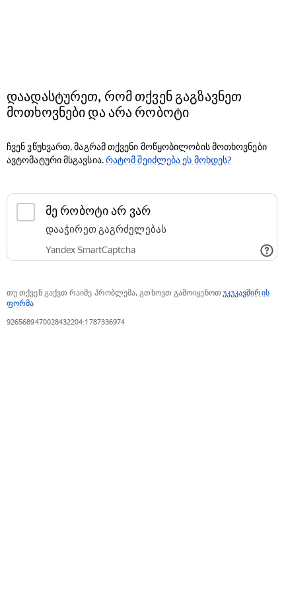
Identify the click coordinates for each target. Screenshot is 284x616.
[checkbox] (142, 227)
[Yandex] (142, 38)
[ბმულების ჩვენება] (266, 250)
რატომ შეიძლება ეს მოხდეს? (169, 160)
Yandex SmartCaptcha (90, 250)
